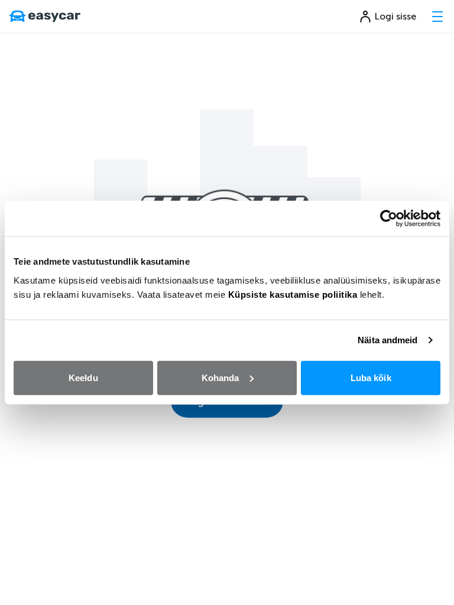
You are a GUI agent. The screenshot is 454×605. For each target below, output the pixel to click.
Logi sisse (395, 16)
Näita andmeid (387, 340)
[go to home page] (44, 16)
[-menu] (437, 16)
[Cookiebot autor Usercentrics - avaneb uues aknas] (388, 218)
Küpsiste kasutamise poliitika (293, 294)
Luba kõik (371, 377)
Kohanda (220, 377)
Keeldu (83, 377)
